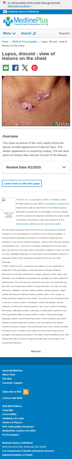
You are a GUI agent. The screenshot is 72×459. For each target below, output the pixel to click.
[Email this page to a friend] (6, 68)
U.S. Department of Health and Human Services (28, 451)
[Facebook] (15, 68)
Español (64, 33)
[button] (64, 167)
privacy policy (55, 224)
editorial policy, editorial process (30, 224)
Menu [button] (7, 33)
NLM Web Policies (12, 406)
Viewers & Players (12, 422)
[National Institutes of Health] (5, 12)
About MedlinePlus (12, 370)
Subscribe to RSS (12, 391)
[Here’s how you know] (36, 4)
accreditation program (55, 204)
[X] (25, 68)
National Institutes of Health (17, 455)
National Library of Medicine (23, 11)
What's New (8, 374)
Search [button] (26, 33)
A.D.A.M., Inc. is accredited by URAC (32, 200)
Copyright (7, 410)
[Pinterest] (34, 68)
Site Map (7, 378)
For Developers (10, 434)
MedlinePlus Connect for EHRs (19, 430)
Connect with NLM (12, 398)
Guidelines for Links (13, 418)
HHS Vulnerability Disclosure (18, 426)
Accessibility (9, 414)
